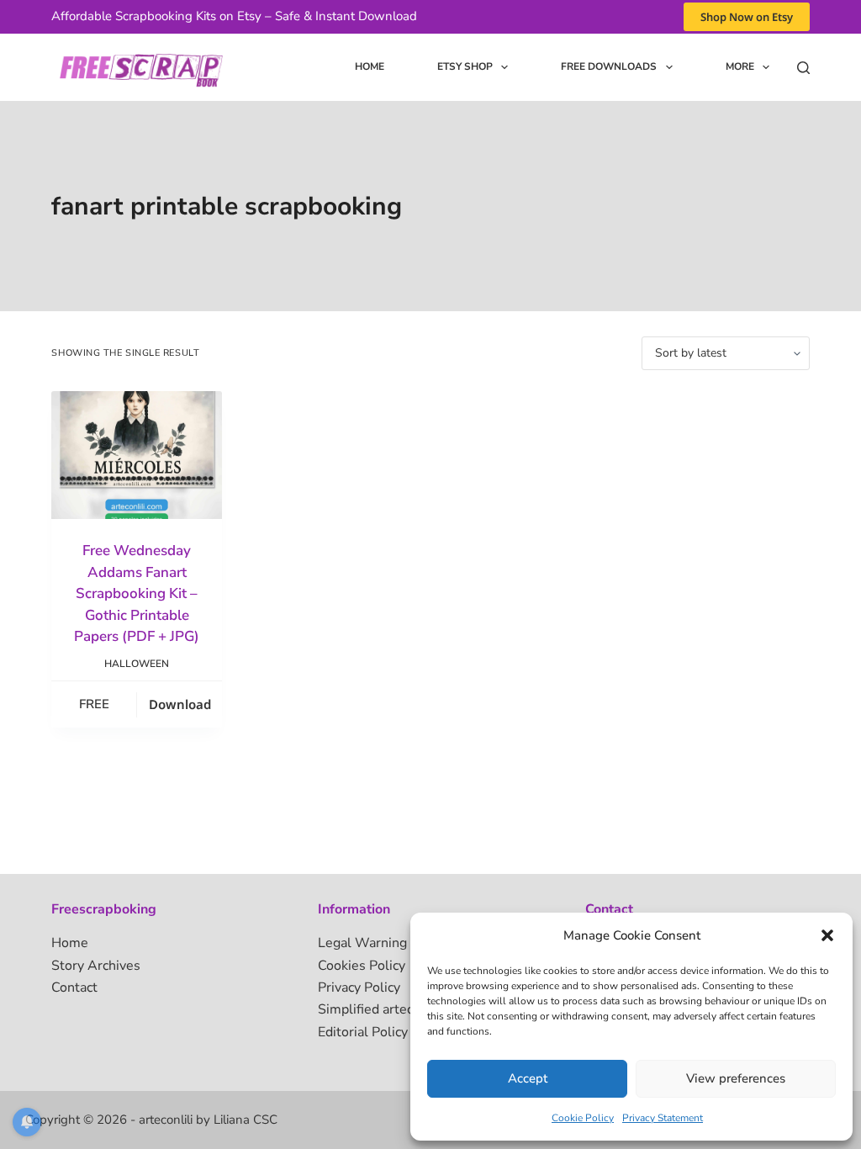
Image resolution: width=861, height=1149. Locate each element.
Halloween (136, 663)
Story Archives (95, 965)
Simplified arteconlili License (405, 1009)
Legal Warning (362, 943)
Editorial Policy (363, 1032)
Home (369, 66)
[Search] (803, 67)
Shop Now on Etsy (746, 16)
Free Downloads (609, 66)
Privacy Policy (359, 987)
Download (180, 704)
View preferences (735, 1078)
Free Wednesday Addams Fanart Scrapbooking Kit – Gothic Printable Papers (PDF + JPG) (136, 593)
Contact (74, 987)
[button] (827, 935)
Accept (527, 1078)
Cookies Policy (361, 965)
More (740, 66)
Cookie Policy (583, 1118)
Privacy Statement (662, 1118)
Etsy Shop (465, 66)
